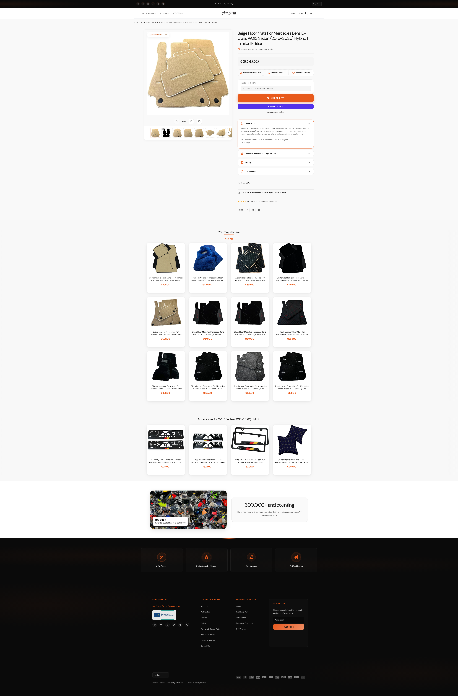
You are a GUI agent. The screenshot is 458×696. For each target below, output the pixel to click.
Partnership (205, 612)
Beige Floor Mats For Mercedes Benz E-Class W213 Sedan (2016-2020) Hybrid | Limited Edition (179, 23)
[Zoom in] (191, 121)
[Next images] (228, 133)
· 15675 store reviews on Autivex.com (262, 201)
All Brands (164, 13)
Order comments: (248, 83)
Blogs (238, 606)
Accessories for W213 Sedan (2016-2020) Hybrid (229, 419)
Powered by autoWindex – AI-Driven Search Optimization (187, 683)
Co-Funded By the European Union (166, 606)
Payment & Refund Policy (211, 629)
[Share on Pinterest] (259, 210)
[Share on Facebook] (247, 210)
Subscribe (289, 627)
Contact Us (205, 646)
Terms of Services (208, 640)
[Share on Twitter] (253, 210)
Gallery (203, 623)
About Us (204, 606)
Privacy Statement (208, 635)
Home (136, 23)
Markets (204, 618)
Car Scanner (241, 618)
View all (229, 239)
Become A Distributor (244, 623)
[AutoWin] (229, 13)
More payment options (275, 112)
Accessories (178, 13)
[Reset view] (199, 121)
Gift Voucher (241, 629)
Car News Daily (242, 612)
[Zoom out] (176, 121)
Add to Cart (278, 98)
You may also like (229, 232)
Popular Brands (149, 13)
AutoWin (162, 683)
